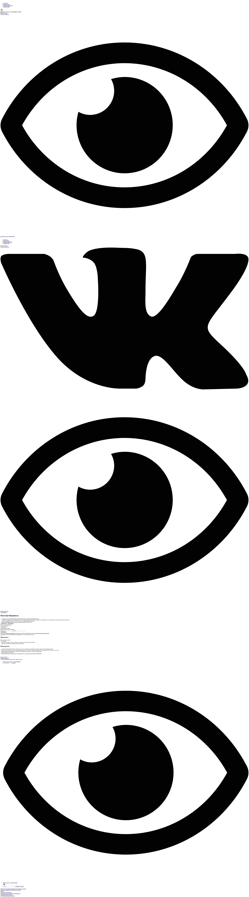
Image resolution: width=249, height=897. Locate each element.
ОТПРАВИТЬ (3, 632)
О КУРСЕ (5, 3)
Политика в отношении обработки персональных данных (13, 888)
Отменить (15, 11)
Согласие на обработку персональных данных (11, 890)
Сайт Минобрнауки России (7, 894)
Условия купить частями (6, 892)
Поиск (19, 11)
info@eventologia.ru (5, 14)
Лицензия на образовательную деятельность (10, 893)
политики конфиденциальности (42, 633)
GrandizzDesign (17, 661)
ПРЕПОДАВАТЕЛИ (7, 5)
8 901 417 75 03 (4, 13)
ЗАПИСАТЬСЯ (4, 623)
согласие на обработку (10, 633)
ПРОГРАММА (6, 4)
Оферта (2, 891)
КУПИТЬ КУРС (6, 6)
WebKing (13, 662)
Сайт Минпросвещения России (7, 895)
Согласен (3, 634)
